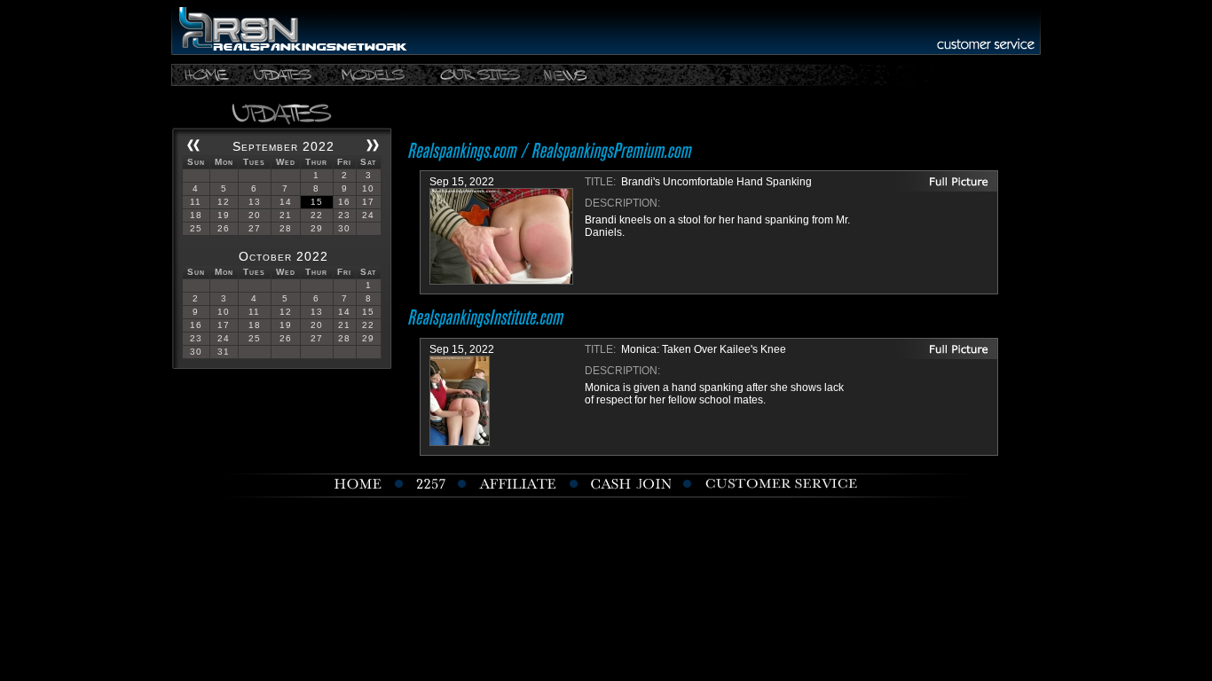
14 (285, 202)
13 (254, 202)
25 (196, 228)
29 (317, 228)
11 (195, 202)
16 (344, 202)
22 (317, 215)
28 (285, 228)
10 (368, 188)
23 (344, 215)
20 (254, 215)
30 (344, 228)
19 (223, 215)
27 (254, 228)
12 (223, 202)
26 (223, 228)
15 (317, 202)
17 (368, 202)
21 (285, 215)
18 (196, 215)
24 (368, 215)
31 (223, 351)
